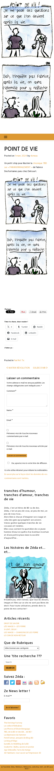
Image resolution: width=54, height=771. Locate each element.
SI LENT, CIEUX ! (10, 629)
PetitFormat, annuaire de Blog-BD (18, 738)
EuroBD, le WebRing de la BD (16, 744)
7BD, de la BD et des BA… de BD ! (18, 732)
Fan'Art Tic (19, 360)
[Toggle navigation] (5, 137)
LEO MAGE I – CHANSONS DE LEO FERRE (21, 632)
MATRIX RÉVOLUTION (19, 368)
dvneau (34, 156)
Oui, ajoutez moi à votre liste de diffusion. (29, 463)
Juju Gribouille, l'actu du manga (17, 750)
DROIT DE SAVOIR (11, 623)
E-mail (8, 695)
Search (10, 668)
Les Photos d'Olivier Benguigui (17, 729)
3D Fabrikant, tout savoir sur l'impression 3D (22, 753)
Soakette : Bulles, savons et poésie (19, 747)
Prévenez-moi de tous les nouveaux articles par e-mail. (27, 448)
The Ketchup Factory (13, 723)
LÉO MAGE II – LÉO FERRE (15, 626)
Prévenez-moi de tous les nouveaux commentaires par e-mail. (22, 435)
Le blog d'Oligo (10, 741)
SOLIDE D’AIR (39, 368)
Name (9, 410)
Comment (11, 391)
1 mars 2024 (21, 156)
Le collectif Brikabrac (13, 726)
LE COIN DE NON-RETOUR (15, 635)
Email (9, 420)
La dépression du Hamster (15, 735)
